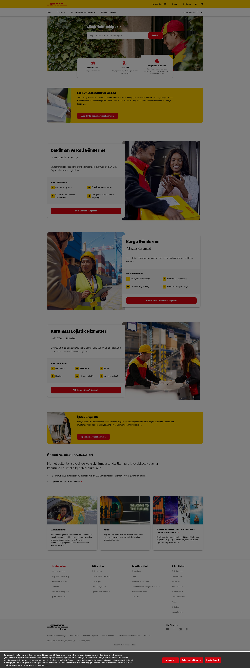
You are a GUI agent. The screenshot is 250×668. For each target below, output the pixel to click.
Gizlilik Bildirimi (31, 665)
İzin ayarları (170, 660)
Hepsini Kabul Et (212, 660)
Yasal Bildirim (43, 665)
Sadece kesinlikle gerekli (192, 660)
